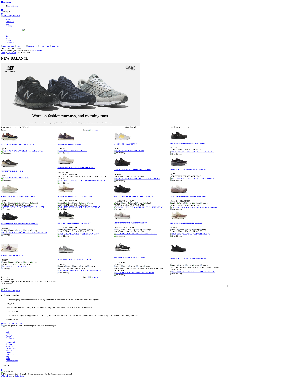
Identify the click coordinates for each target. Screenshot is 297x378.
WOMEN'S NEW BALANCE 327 (12, 255)
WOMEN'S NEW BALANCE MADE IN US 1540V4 (18, 196)
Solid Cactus (19, 376)
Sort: (172, 127)
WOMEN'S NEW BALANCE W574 (69, 144)
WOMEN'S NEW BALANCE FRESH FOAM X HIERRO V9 (133, 196)
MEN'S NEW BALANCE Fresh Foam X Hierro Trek (18, 144)
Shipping (9, 26)
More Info (36, 51)
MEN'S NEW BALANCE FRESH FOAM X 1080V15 (187, 143)
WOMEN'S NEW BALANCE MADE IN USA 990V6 (74, 260)
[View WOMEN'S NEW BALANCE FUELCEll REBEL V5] (79, 207)
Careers (8, 352)
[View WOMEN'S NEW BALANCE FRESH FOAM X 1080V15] (137, 179)
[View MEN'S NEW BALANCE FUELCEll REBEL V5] (190, 234)
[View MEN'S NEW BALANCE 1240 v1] (15, 178)
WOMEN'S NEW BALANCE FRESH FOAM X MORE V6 (76, 168)
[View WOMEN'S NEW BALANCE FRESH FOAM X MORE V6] (81, 181)
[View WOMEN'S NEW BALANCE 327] (15, 266)
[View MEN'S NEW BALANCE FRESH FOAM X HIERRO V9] (24, 233)
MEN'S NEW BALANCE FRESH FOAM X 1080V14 (131, 223)
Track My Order (12, 361)
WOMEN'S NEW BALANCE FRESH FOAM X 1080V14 (188, 196)
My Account (10, 342)
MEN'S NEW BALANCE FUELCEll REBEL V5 (186, 223)
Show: (127, 127)
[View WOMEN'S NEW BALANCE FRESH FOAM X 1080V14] (193, 207)
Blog (7, 357)
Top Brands (10, 42)
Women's (9, 40)
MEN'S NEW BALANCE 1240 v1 (12, 171)
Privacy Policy (11, 348)
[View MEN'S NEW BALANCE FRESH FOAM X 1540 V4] (79, 234)
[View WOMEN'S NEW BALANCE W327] (129, 151)
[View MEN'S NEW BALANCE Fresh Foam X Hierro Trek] (22, 151)
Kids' (7, 36)
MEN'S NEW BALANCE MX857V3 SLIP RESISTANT (188, 258)
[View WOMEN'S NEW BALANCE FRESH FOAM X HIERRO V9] (138, 207)
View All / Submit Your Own (11, 323)
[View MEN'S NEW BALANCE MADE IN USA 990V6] (134, 273)
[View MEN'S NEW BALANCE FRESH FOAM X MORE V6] (192, 178)
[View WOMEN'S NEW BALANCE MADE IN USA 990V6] (79, 271)
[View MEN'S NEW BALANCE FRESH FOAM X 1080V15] (192, 152)
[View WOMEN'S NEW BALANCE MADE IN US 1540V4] (22, 207)
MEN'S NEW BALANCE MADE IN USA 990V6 (129, 257)
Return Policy (11, 350)
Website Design (6, 376)
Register (15, 6)
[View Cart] (2, 10)
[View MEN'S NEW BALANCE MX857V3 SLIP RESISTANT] (192, 272)
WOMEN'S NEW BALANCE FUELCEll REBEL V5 (75, 196)
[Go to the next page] (93, 130)
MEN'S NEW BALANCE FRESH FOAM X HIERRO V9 (19, 224)
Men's (8, 38)
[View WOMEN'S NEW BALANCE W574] (72, 151)
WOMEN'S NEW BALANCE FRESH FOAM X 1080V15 (132, 170)
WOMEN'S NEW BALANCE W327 (125, 144)
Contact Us (7, 2)
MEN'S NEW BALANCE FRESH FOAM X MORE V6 (188, 169)
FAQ (7, 24)
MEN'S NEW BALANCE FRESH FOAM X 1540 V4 (74, 223)
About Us (9, 20)
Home (3, 53)
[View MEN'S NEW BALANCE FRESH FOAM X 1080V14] (135, 234)
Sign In (9, 6)
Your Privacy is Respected (10, 291)
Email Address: (6, 284)
